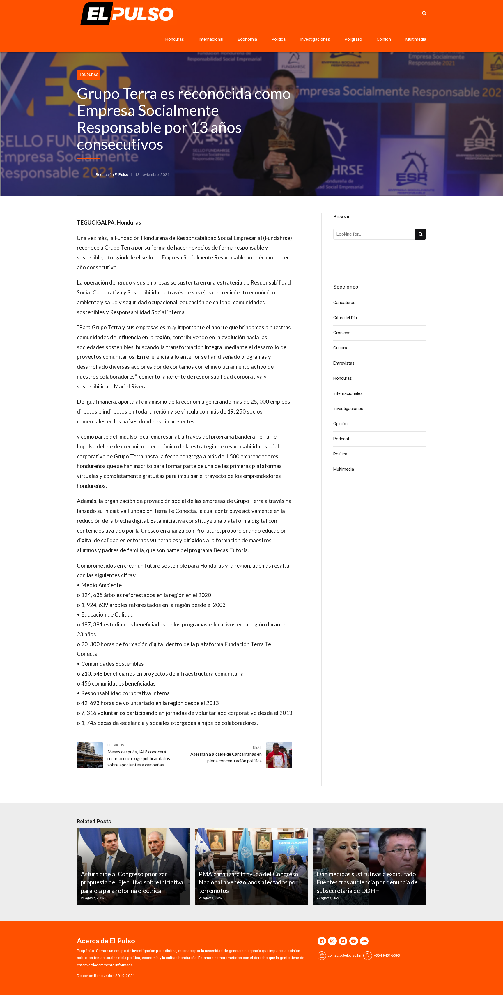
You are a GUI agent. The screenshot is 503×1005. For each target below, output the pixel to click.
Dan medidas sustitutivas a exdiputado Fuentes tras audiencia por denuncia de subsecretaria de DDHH (367, 882)
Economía (247, 39)
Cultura (340, 348)
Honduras (174, 39)
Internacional (211, 39)
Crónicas (341, 332)
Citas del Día (345, 317)
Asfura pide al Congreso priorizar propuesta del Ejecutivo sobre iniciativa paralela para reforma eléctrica (132, 882)
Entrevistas (344, 363)
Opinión (384, 39)
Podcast (341, 438)
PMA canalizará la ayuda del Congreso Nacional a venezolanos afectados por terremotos (248, 882)
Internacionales (348, 393)
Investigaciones (315, 39)
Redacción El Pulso (112, 174)
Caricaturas (344, 302)
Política (279, 39)
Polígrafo (353, 39)
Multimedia (415, 39)
